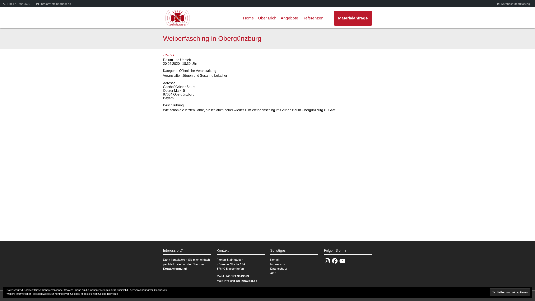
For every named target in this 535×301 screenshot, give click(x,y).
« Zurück (168, 55)
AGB (273, 273)
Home (248, 18)
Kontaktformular (174, 268)
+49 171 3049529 (18, 3)
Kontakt (275, 259)
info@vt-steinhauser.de (56, 3)
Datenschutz (278, 268)
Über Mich (267, 18)
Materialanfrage (352, 18)
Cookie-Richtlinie (108, 293)
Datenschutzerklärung (515, 3)
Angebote (289, 18)
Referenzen (313, 18)
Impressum (277, 264)
